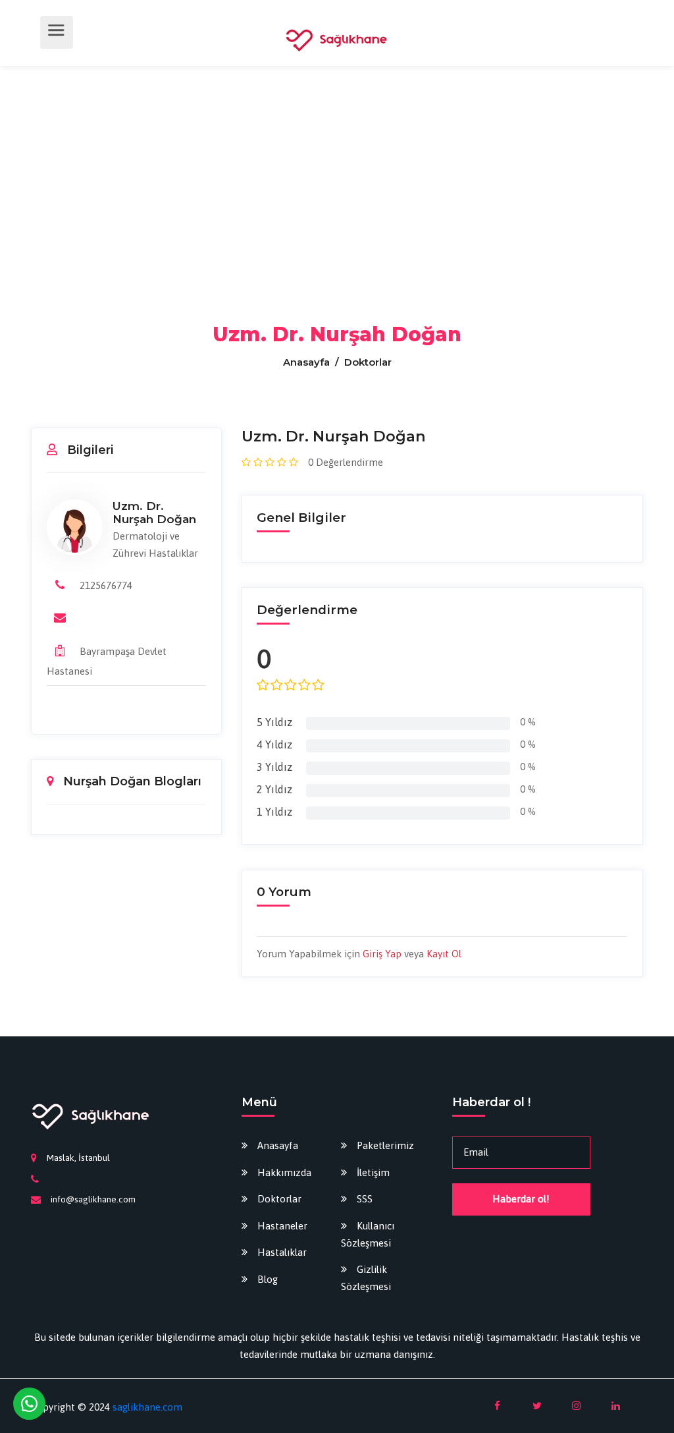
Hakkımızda (284, 1172)
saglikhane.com (147, 1407)
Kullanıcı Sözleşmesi (367, 1234)
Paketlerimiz (385, 1145)
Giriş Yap (382, 953)
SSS (365, 1198)
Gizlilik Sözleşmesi (366, 1278)
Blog (267, 1279)
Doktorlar (279, 1198)
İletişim (373, 1172)
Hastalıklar (282, 1252)
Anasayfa (307, 362)
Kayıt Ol (444, 953)
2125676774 (106, 585)
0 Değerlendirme (345, 462)
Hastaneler (282, 1225)
